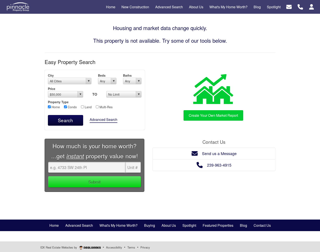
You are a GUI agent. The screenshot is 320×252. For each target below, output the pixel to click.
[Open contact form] (289, 6)
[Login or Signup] (311, 6)
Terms (131, 247)
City (51, 75)
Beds (102, 75)
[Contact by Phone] (300, 6)
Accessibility (114, 247)
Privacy (145, 247)
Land (88, 107)
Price (51, 88)
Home (55, 107)
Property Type (58, 102)
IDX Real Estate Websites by (59, 247)
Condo (72, 107)
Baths (127, 75)
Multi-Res (106, 107)
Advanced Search (103, 119)
